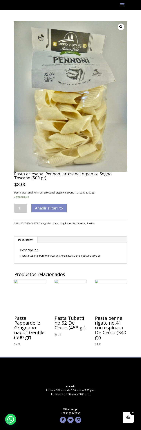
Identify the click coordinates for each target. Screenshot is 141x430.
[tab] (26, 240)
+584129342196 (70, 413)
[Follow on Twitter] (70, 420)
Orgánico (65, 223)
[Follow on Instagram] (78, 420)
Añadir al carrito (49, 208)
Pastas (91, 223)
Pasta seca (78, 223)
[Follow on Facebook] (63, 420)
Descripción (25, 239)
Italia (56, 223)
